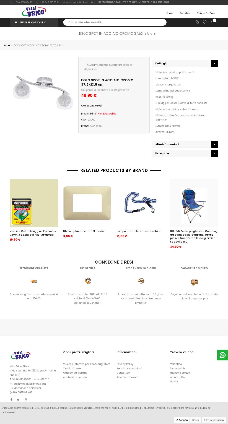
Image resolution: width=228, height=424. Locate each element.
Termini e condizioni (129, 368)
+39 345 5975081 (49, 2)
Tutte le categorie (33, 22)
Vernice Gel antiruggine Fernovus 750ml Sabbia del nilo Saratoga (33, 232)
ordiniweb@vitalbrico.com (80, 2)
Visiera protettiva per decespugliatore (86, 364)
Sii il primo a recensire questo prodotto (105, 90)
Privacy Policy (125, 364)
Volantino (176, 364)
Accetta (183, 420)
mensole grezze (180, 372)
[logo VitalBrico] (34, 11)
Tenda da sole (72, 368)
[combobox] (114, 22)
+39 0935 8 (20, 2)
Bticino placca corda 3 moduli (84, 231)
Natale (174, 381)
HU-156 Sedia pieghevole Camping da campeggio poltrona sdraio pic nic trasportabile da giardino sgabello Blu (194, 236)
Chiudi (196, 420)
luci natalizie (177, 368)
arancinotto (177, 377)
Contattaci (123, 372)
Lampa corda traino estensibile (138, 231)
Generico (96, 126)
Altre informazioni (214, 420)
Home (169, 13)
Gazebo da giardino (75, 372)
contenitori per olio (75, 377)
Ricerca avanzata (127, 377)
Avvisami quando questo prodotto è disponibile (108, 67)
